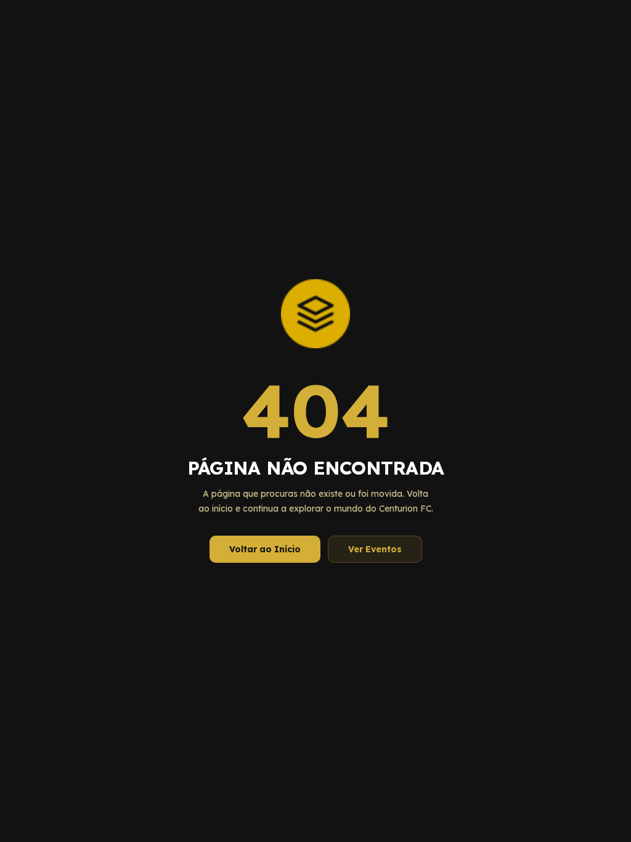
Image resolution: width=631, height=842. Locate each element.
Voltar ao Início (265, 549)
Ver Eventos (375, 549)
